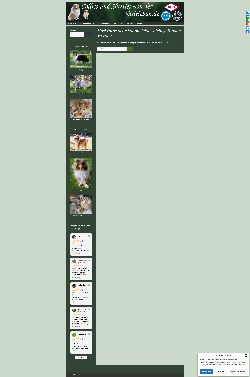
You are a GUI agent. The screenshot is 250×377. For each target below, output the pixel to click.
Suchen (73, 31)
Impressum (176, 375)
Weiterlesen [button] (76, 253)
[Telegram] (248, 28)
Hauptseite (72, 24)
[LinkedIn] (248, 16)
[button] (246, 356)
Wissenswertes (103, 24)
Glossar (130, 24)
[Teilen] (248, 32)
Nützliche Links (118, 24)
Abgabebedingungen (87, 24)
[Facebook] (248, 12)
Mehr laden (81, 357)
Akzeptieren (206, 371)
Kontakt (139, 24)
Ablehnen (221, 371)
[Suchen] (130, 49)
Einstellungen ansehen (238, 371)
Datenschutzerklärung (163, 375)
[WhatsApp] (248, 20)
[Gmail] (248, 24)
